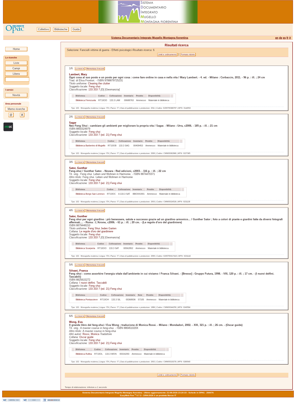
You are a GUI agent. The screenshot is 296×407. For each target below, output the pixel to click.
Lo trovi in (79, 68)
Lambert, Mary (78, 74)
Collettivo (43, 29)
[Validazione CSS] (32, 400)
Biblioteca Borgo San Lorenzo (90, 194)
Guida (76, 29)
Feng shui (94, 86)
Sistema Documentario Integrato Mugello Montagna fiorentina (149, 37)
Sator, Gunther (78, 167)
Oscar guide (86, 337)
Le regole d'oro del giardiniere (96, 231)
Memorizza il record (95, 68)
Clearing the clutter (99, 83)
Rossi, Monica (91, 334)
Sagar (72, 122)
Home (16, 49)
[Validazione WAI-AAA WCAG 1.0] (51, 400)
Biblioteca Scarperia (85, 248)
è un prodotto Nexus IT (165, 395)
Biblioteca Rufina (84, 354)
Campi (16, 68)
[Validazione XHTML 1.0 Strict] (11, 400)
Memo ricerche (16, 109)
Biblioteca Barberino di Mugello (90, 145)
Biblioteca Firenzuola (86, 100)
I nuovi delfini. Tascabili (93, 282)
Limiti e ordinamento (167, 54)
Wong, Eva (76, 321)
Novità (16, 95)
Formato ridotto (188, 54)
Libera (16, 73)
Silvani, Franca (78, 270)
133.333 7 (94, 89)
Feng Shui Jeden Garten (102, 228)
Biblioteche (60, 29)
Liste (16, 62)
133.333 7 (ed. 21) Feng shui (105, 134)
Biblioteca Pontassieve (87, 299)
